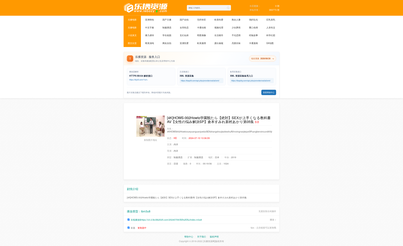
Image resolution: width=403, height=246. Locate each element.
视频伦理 (218, 27)
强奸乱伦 (253, 19)
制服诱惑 (166, 27)
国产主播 (166, 19)
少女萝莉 (236, 27)
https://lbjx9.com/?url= (138, 79)
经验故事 (253, 35)
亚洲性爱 (184, 43)
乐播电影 (132, 19)
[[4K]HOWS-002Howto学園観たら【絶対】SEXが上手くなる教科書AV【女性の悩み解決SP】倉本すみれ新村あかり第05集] (150, 126)
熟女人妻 (236, 19)
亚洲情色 (149, 19)
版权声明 (214, 236)
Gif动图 (270, 43)
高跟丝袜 (236, 43)
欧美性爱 (218, 19)
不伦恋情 (236, 35)
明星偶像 (201, 35)
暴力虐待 (149, 35)
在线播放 (166, 219)
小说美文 (132, 35)
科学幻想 (270, 35)
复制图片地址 (150, 139)
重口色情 (253, 27)
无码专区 (201, 19)
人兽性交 (270, 27)
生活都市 (218, 35)
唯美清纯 (149, 43)
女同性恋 (184, 27)
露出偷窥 (218, 43)
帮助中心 (188, 236)
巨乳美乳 (270, 19)
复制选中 (142, 227)
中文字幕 (149, 27)
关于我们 (201, 236)
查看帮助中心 (268, 92)
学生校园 (166, 35)
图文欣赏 (132, 43)
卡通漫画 (253, 43)
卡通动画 (201, 27)
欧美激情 (201, 43)
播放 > (273, 219)
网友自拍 (166, 43)
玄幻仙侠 (184, 35)
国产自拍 (184, 19)
